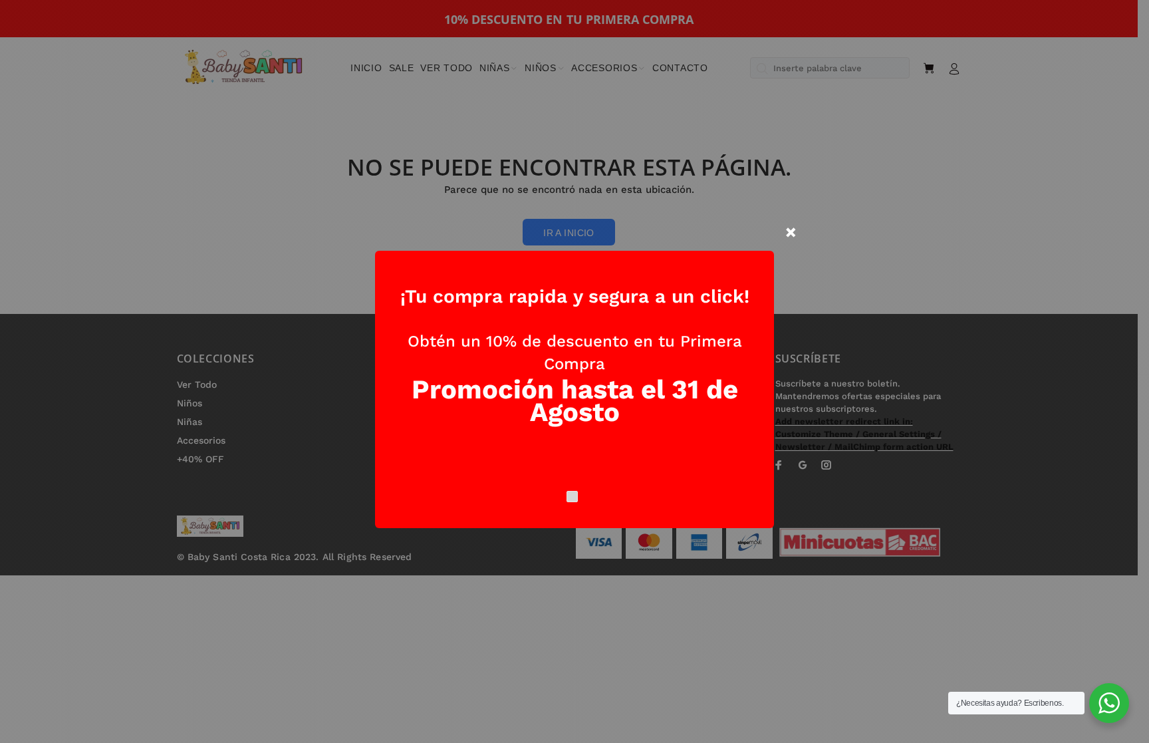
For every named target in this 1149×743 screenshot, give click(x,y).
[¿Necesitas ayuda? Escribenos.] (1109, 703)
